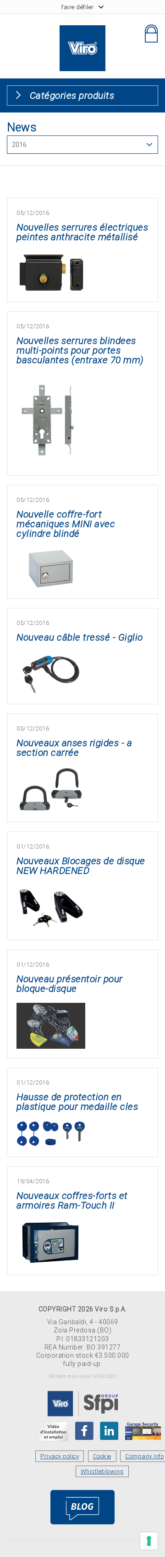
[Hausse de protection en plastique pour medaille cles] (50, 1126)
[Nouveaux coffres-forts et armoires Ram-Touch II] (50, 1224)
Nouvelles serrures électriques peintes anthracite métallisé (82, 232)
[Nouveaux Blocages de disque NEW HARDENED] (50, 890)
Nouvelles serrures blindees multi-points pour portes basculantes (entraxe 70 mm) (80, 350)
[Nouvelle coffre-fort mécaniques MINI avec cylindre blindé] (50, 553)
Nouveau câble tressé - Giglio (79, 637)
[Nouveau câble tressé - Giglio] (50, 656)
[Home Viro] (82, 30)
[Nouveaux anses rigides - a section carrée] (50, 772)
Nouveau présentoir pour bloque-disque (69, 983)
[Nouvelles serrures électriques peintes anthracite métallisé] (50, 256)
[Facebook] (84, 1431)
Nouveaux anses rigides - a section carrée (74, 747)
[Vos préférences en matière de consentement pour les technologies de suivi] (149, 1541)
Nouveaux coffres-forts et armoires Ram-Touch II (72, 1200)
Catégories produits (72, 95)
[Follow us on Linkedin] (109, 1431)
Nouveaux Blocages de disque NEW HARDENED (80, 865)
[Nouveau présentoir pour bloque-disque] (50, 1008)
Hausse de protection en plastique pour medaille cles (77, 1101)
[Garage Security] (143, 1431)
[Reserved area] (151, 33)
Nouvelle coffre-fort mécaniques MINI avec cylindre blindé (65, 524)
